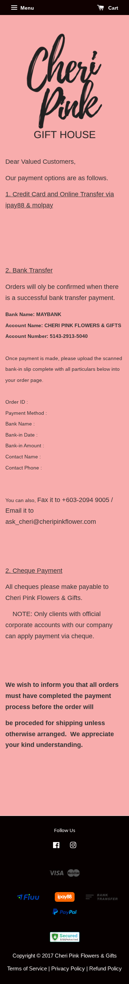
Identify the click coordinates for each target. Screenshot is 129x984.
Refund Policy (105, 968)
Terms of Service (27, 968)
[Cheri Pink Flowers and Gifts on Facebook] (56, 846)
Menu (26, 8)
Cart (112, 8)
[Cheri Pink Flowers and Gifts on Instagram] (73, 846)
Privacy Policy (68, 968)
